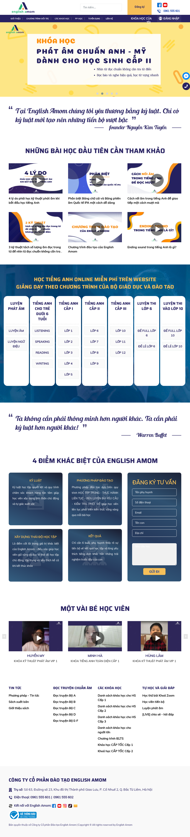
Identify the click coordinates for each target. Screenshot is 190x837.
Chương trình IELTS (111, 738)
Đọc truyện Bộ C (64, 708)
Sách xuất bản (19, 702)
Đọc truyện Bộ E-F (65, 720)
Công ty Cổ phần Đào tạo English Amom (54, 824)
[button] (97, 94)
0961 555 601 (171, 11)
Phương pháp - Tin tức (24, 695)
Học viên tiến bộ (153, 702)
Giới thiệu (16, 18)
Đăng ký (140, 7)
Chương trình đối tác (37, 18)
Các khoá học (62, 18)
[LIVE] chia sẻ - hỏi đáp (158, 714)
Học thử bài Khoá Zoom (158, 695)
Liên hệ (109, 18)
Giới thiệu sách (19, 708)
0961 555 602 (63, 797)
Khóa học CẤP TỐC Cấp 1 (115, 745)
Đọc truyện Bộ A (64, 695)
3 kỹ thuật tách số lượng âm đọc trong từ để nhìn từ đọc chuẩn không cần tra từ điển (35, 251)
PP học (79, 18)
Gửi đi (154, 571)
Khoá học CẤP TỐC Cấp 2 (115, 751)
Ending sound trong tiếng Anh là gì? (151, 247)
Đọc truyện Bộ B (64, 702)
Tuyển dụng (94, 18)
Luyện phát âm (152, 708)
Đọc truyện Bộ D (64, 714)
